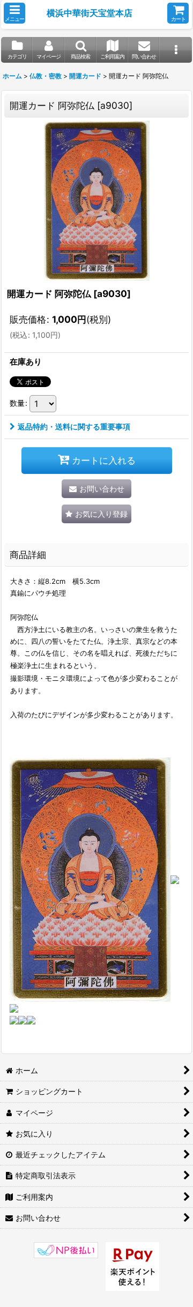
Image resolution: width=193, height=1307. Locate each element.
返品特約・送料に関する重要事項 (74, 426)
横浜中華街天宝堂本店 (89, 13)
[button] (14, 13)
